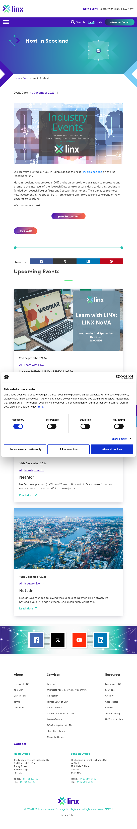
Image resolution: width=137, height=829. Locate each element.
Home (17, 78)
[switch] (51, 426)
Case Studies (111, 701)
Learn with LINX (34, 365)
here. (40, 406)
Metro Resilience (55, 737)
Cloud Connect (55, 707)
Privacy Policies (68, 815)
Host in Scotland (92, 172)
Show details (119, 438)
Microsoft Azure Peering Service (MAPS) (67, 689)
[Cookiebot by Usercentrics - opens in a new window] (118, 377)
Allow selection (69, 449)
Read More (26, 495)
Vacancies (19, 707)
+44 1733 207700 (30, 778)
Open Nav (6, 22)
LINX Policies (20, 695)
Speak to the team (68, 216)
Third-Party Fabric (56, 731)
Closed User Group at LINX (60, 713)
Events (26, 78)
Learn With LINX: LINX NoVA (117, 9)
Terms (17, 701)
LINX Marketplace (114, 719)
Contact (20, 744)
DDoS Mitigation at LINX (59, 725)
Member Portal (119, 22)
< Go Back (25, 231)
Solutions (109, 689)
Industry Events (34, 470)
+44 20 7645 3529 (84, 782)
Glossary (109, 695)
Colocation (52, 695)
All (20, 365)
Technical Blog (112, 713)
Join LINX (18, 689)
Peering (51, 684)
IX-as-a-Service (54, 719)
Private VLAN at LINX (57, 701)
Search (80, 22)
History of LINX (21, 684)
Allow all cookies (112, 449)
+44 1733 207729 (27, 782)
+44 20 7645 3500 (87, 778)
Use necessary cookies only (25, 449)
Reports (109, 707)
